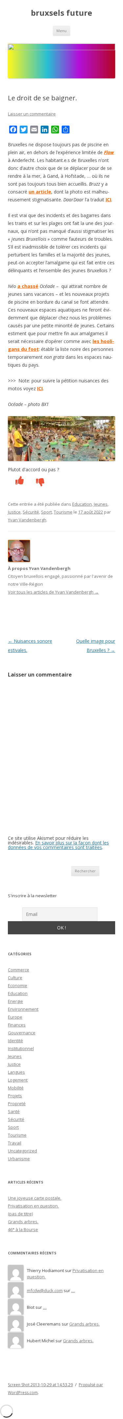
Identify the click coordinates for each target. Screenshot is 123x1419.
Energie (15, 1001)
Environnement (23, 1009)
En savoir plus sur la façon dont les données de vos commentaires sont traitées (58, 845)
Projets (15, 1096)
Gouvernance (21, 1033)
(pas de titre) (20, 1214)
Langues (16, 1072)
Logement (18, 1080)
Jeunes (101, 504)
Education (82, 504)
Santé (14, 1111)
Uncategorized (22, 1151)
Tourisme (63, 512)
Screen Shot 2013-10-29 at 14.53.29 (40, 1385)
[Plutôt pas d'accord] (36, 481)
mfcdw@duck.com (45, 1290)
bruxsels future (61, 13)
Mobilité (16, 1088)
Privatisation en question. (33, 1206)
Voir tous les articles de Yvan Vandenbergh (53, 592)
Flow (109, 152)
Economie (17, 985)
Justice (14, 512)
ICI (108, 199)
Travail (14, 1143)
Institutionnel (21, 1048)
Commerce (18, 970)
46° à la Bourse (23, 1229)
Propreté (17, 1103)
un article (40, 192)
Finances (17, 1025)
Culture (15, 978)
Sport (46, 512)
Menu (61, 30)
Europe (15, 1017)
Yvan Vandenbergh (27, 520)
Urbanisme (19, 1159)
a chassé (27, 286)
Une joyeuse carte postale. (34, 1198)
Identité (15, 1041)
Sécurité (31, 512)
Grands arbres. (23, 1222)
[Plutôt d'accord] (16, 481)
